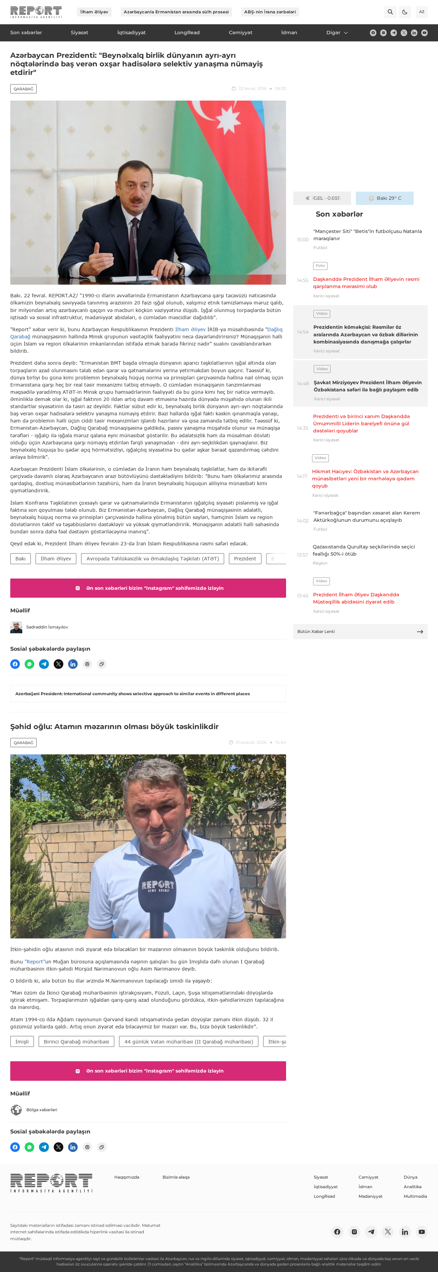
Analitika (413, 1186)
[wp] (29, 664)
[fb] (373, 32)
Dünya (410, 1177)
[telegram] (393, 32)
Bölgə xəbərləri (41, 1109)
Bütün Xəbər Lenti (316, 631)
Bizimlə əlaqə (176, 1177)
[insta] (383, 32)
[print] (87, 664)
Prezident (245, 558)
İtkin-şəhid (281, 1041)
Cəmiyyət (368, 1177)
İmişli (22, 1041)
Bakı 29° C (389, 198)
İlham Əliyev (94, 11)
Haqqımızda (126, 1177)
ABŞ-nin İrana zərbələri (270, 11)
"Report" (35, 961)
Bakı (20, 558)
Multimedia (415, 1196)
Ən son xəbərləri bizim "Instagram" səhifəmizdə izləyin (155, 588)
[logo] (36, 12)
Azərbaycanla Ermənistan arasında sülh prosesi (176, 11)
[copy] (101, 664)
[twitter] (404, 32)
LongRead (324, 1196)
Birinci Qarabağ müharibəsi (76, 1041)
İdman (365, 1186)
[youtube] (424, 32)
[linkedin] (414, 32)
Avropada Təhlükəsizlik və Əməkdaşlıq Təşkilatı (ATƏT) (153, 558)
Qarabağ (23, 89)
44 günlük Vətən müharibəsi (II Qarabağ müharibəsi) (189, 1041)
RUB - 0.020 (326, 198)
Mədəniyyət (371, 1196)
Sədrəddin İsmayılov (47, 626)
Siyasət (321, 1177)
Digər (333, 32)
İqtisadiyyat (326, 1186)
